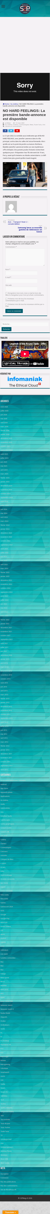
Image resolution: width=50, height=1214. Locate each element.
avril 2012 (4, 738)
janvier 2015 (5, 659)
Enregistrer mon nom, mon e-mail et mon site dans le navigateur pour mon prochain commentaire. (24, 294)
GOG (2, 911)
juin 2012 (4, 730)
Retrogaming (5, 1064)
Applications (5, 796)
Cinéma (15, 125)
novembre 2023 (6, 537)
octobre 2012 (5, 714)
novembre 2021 (6, 632)
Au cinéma (14, 104)
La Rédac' (8, 123)
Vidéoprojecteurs (7, 1147)
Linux (2, 946)
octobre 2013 (5, 679)
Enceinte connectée (7, 879)
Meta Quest (5, 978)
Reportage (4, 1056)
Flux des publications (8, 1182)
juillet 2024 (4, 505)
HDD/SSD (4, 922)
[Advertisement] (25, 45)
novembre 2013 (6, 675)
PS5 (2, 1052)
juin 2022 (4, 604)
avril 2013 (4, 691)
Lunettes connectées (8, 958)
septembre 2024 (7, 497)
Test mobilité (5, 1120)
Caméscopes (5, 820)
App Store (4, 788)
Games (3, 903)
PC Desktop (5, 1041)
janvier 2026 (5, 434)
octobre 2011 (5, 762)
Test (2, 1116)
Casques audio (6, 828)
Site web (8, 285)
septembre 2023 (7, 545)
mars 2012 (4, 742)
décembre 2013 (6, 671)
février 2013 (5, 699)
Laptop (3, 942)
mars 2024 (4, 521)
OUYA (3, 1029)
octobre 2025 (5, 446)
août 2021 (4, 643)
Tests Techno (5, 1127)
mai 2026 (4, 419)
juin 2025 (4, 462)
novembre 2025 (6, 442)
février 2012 (5, 746)
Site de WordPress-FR (8, 1190)
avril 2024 (4, 517)
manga (3, 974)
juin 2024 (4, 509)
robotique (4, 1068)
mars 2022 (4, 616)
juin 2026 (4, 415)
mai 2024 (4, 513)
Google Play (5, 918)
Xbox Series (5, 1163)
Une (43, 125)
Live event (4, 954)
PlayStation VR (6, 1045)
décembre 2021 (6, 628)
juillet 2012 (4, 726)
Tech (2, 1100)
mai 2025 (4, 466)
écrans (3, 867)
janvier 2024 (5, 529)
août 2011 (4, 769)
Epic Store (4, 883)
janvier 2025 (5, 482)
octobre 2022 (5, 588)
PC (1, 1033)
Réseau (3, 1060)
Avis (2, 812)
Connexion (4, 1178)
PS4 (2, 1049)
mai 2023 (4, 561)
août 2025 (4, 454)
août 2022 (4, 596)
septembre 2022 (7, 592)
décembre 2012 (6, 706)
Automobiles (5, 808)
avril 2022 (4, 612)
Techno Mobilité (6, 1108)
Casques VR (5, 832)
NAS (2, 993)
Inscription (4, 1174)
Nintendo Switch (6, 1005)
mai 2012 (4, 734)
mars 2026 (4, 426)
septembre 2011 (7, 766)
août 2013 (4, 683)
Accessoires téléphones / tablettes (13, 780)
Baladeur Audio (6, 816)
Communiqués (24, 125)
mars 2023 (4, 568)
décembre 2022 (6, 580)
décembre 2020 (6, 655)
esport (3, 887)
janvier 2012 (5, 750)
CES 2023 (4, 836)
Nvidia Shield (5, 1013)
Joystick (3, 938)
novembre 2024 (6, 490)
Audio (3, 804)
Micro (3, 982)
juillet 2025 (4, 458)
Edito (2, 871)
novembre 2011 (6, 758)
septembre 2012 (7, 718)
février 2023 (5, 572)
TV (1, 1135)
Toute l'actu (38, 125)
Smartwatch (5, 1072)
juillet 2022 (4, 600)
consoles (4, 855)
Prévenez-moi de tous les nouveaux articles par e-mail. (24, 305)
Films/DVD (4, 899)
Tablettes (4, 1096)
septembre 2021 (7, 639)
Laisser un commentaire (13, 126)
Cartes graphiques (7, 824)
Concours (4, 851)
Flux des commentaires (9, 1186)
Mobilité (4, 985)
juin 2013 (4, 687)
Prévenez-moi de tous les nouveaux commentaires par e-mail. (19, 300)
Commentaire (11, 247)
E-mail (8, 277)
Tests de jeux (5, 1123)
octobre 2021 (5, 635)
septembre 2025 (7, 450)
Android (4, 784)
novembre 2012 (6, 710)
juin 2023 (4, 557)
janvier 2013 (5, 702)
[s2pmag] (25, 8)
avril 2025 (4, 470)
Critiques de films (7, 859)
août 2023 (4, 549)
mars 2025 (4, 474)
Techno (3, 1104)
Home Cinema (6, 926)
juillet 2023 (4, 553)
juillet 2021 (4, 647)
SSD (2, 1080)
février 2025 (5, 478)
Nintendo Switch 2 (7, 1009)
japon (3, 934)
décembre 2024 (6, 486)
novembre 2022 (6, 584)
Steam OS (4, 1092)
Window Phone (6, 1151)
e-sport (3, 863)
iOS (2, 930)
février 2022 (5, 620)
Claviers (3, 844)
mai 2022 (4, 608)
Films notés (5, 895)
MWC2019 (4, 989)
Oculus (3, 1021)
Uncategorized (6, 1139)
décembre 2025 (6, 438)
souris (3, 1076)
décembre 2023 (6, 533)
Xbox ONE (4, 1159)
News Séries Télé (7, 1001)
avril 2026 (4, 423)
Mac (2, 962)
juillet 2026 (4, 411)
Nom (7, 269)
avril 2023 (4, 564)
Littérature (4, 950)
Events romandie (7, 891)
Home (6, 104)
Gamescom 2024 (7, 907)
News (31, 125)
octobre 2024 (5, 494)
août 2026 (4, 407)
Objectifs (4, 1017)
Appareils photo (6, 792)
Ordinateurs (5, 1025)
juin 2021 (4, 651)
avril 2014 (4, 663)
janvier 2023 (5, 576)
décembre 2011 (6, 754)
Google (3, 914)
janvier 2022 (5, 624)
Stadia (3, 1084)
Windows (4, 1155)
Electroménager (6, 875)
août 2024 (4, 501)
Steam (3, 1088)
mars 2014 (4, 667)
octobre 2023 (5, 541)
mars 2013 (4, 695)
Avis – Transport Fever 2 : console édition (18, 222)
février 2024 (5, 525)
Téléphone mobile (7, 1112)
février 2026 (5, 430)
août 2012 (4, 722)
